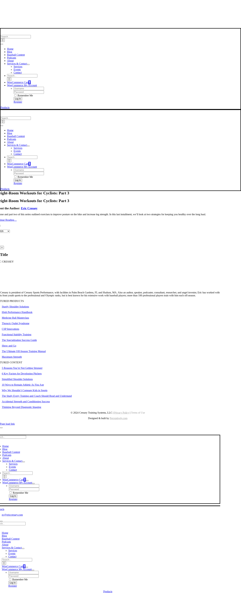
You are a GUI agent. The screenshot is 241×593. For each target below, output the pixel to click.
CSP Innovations (10, 329)
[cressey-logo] (107, 3)
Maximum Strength (12, 356)
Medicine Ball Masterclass (15, 317)
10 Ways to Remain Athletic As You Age (23, 384)
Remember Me (25, 95)
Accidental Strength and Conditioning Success (26, 401)
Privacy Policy (121, 412)
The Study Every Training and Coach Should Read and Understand (37, 396)
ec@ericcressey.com (12, 514)
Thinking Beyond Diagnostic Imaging (21, 407)
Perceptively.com (118, 418)
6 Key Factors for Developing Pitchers (22, 373)
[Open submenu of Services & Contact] (28, 64)
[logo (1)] (21, 33)
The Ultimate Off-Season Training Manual (24, 351)
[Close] (1, 427)
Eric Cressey (29, 208)
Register (18, 101)
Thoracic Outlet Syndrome (15, 323)
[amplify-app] (108, 18)
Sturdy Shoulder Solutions (15, 306)
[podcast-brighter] (107, 26)
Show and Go (9, 345)
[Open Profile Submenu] (33, 483)
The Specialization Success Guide (19, 340)
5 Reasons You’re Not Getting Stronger (22, 368)
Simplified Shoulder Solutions (17, 379)
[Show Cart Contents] (27, 480)
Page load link (7, 423)
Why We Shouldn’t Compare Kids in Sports (24, 390)
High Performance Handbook (17, 312)
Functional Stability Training (16, 334)
